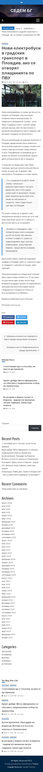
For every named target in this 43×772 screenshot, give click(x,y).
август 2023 (7, 615)
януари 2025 (7, 562)
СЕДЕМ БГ (21, 10)
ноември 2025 (8, 531)
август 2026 (7, 503)
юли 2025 (6, 543)
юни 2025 (6, 547)
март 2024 (6, 593)
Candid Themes (28, 767)
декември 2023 (8, 603)
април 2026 (7, 515)
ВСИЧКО (5, 658)
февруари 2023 (8, 634)
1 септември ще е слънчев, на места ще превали (19, 368)
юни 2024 (6, 584)
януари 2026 (7, 525)
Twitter (22, 317)
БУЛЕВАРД (6, 655)
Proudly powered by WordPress (18, 764)
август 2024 (7, 578)
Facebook (8, 317)
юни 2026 (6, 509)
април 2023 (7, 628)
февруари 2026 (8, 522)
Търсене (5, 423)
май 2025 (6, 550)
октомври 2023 (8, 609)
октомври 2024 (8, 572)
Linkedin (22, 322)
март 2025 (6, 556)
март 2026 (6, 518)
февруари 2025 (8, 559)
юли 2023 (6, 619)
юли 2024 (6, 581)
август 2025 (7, 540)
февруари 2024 (8, 597)
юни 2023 (6, 622)
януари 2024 (7, 600)
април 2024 (7, 590)
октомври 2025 (8, 534)
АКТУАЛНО (6, 651)
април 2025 (7, 553)
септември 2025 (9, 537)
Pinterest (9, 322)
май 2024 (6, 587)
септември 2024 (9, 575)
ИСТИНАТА (7, 664)
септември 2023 (9, 612)
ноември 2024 (8, 569)
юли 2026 (6, 506)
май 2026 (6, 512)
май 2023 (6, 625)
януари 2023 (7, 637)
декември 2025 (8, 528)
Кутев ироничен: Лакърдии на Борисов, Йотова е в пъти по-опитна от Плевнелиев (18, 726)
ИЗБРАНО (5, 43)
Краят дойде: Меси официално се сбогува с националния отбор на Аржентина (21, 383)
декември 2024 (8, 565)
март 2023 (6, 631)
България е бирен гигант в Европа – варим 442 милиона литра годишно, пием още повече (19, 401)
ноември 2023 (8, 606)
